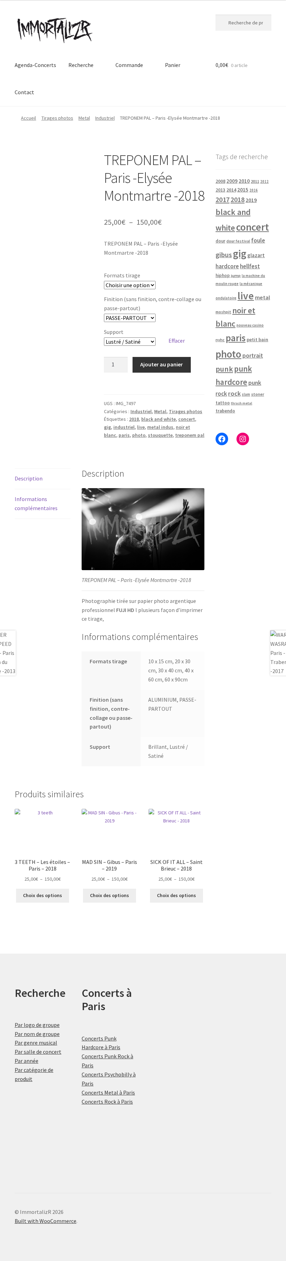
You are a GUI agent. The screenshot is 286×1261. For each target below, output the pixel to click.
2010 (244, 181)
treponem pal (189, 435)
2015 (242, 189)
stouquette (160, 435)
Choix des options (42, 895)
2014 (231, 190)
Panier (172, 64)
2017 (222, 199)
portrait (252, 355)
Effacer (176, 340)
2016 (253, 190)
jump (236, 275)
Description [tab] (29, 478)
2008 (220, 181)
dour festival (238, 241)
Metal (84, 118)
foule (258, 240)
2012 (264, 181)
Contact (24, 92)
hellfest (250, 266)
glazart (256, 255)
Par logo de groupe (37, 1024)
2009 (232, 181)
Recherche (80, 64)
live (141, 427)
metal (262, 297)
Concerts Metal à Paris (108, 1092)
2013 (220, 190)
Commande (129, 64)
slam (246, 394)
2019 (251, 199)
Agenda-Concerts (35, 64)
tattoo (223, 403)
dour (220, 241)
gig (107, 427)
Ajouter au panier (161, 364)
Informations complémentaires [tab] (36, 503)
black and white (158, 419)
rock (234, 393)
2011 (255, 181)
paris (124, 435)
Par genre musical (36, 1042)
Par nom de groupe (37, 1033)
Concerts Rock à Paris (107, 1101)
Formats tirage (122, 275)
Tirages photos (57, 118)
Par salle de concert (38, 1051)
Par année (26, 1060)
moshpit (223, 311)
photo (138, 435)
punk (224, 369)
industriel (124, 427)
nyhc (220, 339)
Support (113, 331)
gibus (224, 255)
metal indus (160, 427)
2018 (134, 419)
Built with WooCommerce (45, 1220)
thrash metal (241, 403)
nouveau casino (250, 325)
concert (186, 419)
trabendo (225, 411)
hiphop (223, 275)
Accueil (28, 118)
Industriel (105, 118)
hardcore (227, 266)
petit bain (257, 339)
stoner (257, 394)
